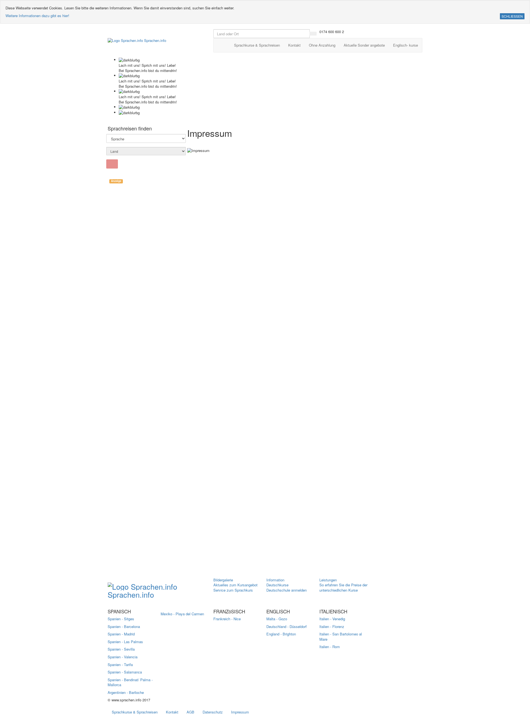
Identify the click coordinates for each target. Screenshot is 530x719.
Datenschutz (213, 712)
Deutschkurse (277, 584)
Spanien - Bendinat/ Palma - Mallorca (130, 682)
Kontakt (172, 712)
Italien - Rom (329, 646)
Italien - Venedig (332, 618)
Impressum (240, 712)
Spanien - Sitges (121, 618)
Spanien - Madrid (121, 634)
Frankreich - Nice (227, 618)
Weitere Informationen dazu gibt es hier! (37, 15)
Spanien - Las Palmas (125, 641)
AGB (190, 712)
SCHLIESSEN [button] (512, 16)
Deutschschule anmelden (286, 590)
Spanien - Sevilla (121, 649)
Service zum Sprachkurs (233, 590)
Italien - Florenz (331, 626)
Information (275, 579)
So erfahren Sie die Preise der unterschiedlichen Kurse (343, 587)
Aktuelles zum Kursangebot (235, 584)
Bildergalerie (223, 579)
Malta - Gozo (276, 618)
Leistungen (328, 579)
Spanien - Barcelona (124, 626)
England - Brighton (281, 634)
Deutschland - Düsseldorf (286, 626)
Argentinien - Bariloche (126, 692)
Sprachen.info (154, 40)
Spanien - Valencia (122, 656)
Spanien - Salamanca (125, 672)
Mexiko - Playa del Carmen (182, 613)
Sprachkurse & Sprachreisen (135, 712)
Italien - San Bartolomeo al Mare (340, 636)
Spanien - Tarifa (120, 664)
